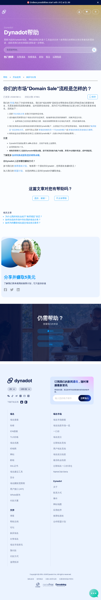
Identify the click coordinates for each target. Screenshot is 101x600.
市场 (12, 102)
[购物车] (87, 12)
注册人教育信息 (51, 579)
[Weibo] (17, 396)
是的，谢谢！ (40, 198)
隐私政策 (31, 579)
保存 (94, 96)
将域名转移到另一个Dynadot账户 (52, 130)
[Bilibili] (24, 396)
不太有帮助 (61, 198)
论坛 (51, 338)
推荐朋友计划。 (21, 166)
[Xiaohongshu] (20, 396)
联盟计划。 (19, 170)
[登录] (79, 12)
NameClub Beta (60, 471)
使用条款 (40, 579)
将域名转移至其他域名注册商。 (81, 130)
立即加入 (84, 398)
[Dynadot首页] (4, 12)
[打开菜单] (95, 12)
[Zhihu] (28, 396)
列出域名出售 (18, 114)
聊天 (52, 331)
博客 (51, 344)
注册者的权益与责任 (66, 579)
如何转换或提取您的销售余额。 (27, 155)
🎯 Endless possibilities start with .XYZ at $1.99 (48, 2)
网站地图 (57, 504)
